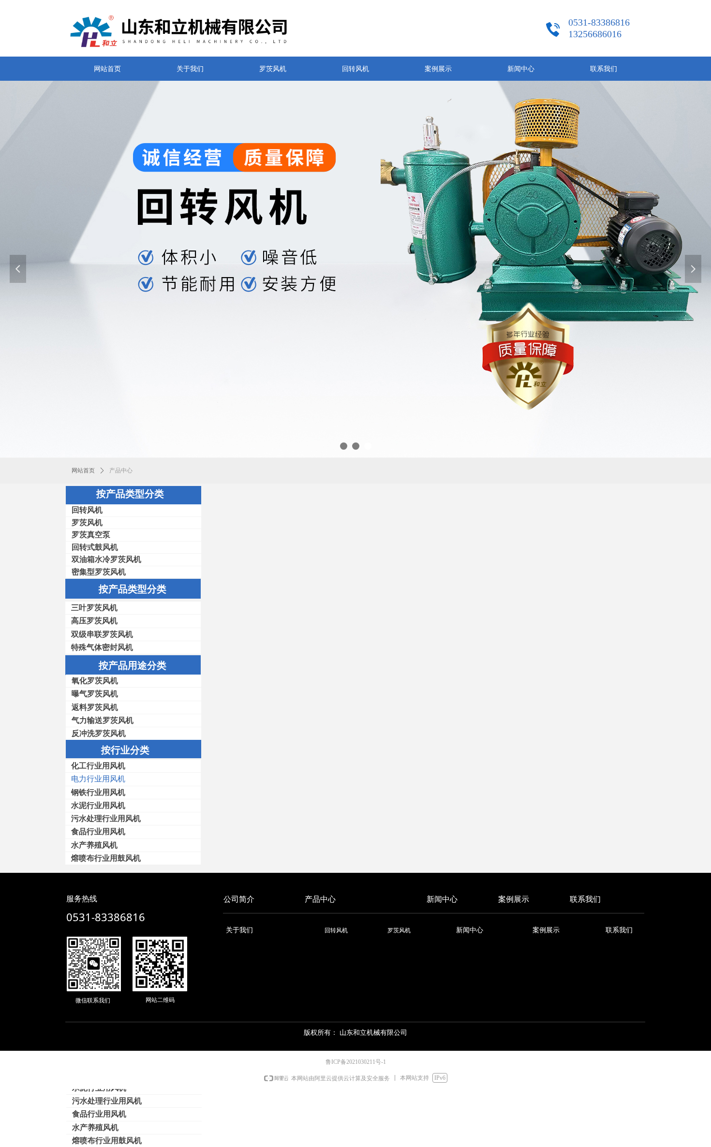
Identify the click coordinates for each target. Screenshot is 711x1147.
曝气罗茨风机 (95, 694)
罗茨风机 (87, 522)
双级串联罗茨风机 (102, 634)
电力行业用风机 (98, 779)
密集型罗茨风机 (99, 572)
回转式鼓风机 (95, 547)
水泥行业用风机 (98, 805)
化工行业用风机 (98, 766)
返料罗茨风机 (95, 707)
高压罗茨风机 (94, 621)
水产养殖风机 (95, 1127)
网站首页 (83, 470)
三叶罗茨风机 (94, 607)
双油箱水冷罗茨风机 (106, 559)
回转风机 (87, 510)
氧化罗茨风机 (95, 680)
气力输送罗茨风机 (102, 720)
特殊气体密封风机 (102, 647)
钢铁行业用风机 (98, 792)
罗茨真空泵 (91, 534)
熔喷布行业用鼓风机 (107, 1140)
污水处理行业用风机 (107, 1101)
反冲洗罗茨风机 (99, 733)
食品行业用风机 (99, 1114)
